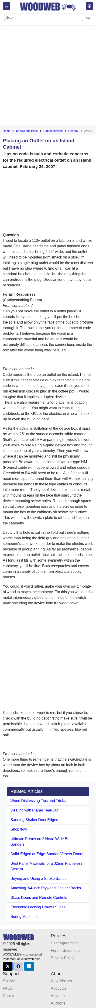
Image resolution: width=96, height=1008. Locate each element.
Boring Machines (24, 917)
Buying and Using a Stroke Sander (39, 878)
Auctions (58, 1003)
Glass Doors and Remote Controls (38, 898)
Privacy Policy (62, 958)
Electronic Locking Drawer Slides (37, 907)
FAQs (7, 988)
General (73, 131)
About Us (58, 988)
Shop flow (18, 829)
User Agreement (64, 943)
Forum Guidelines (65, 950)
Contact (9, 996)
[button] (8, 966)
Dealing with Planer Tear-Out (34, 810)
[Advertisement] (48, 76)
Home (6, 131)
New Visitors (61, 981)
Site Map (10, 981)
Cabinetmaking (53, 131)
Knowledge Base (27, 131)
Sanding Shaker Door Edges (34, 820)
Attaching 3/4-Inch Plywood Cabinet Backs (45, 888)
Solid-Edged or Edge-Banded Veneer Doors (46, 854)
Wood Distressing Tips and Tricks (38, 801)
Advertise (58, 996)
